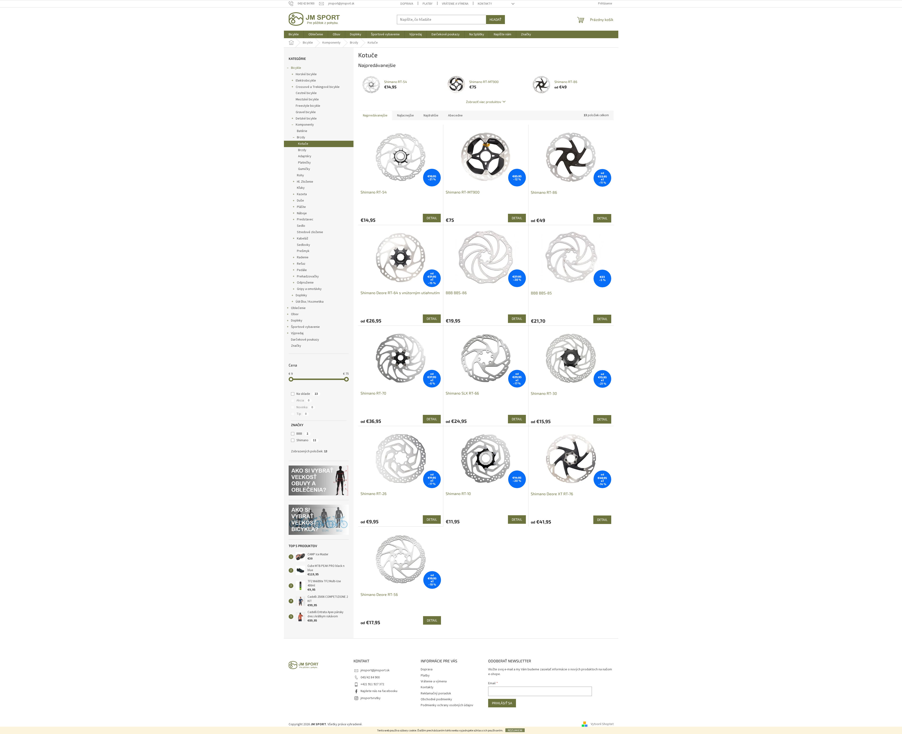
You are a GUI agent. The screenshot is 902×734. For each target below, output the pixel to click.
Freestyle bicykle (308, 105)
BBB (302, 433)
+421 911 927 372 (372, 684)
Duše (300, 200)
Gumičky (304, 169)
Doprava (406, 4)
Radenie (302, 257)
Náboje (302, 213)
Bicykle (296, 68)
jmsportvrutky (371, 698)
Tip (301, 414)
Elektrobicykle (306, 80)
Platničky (304, 162)
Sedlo (301, 225)
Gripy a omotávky (309, 289)
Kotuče (303, 143)
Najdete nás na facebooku (379, 691)
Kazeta (302, 194)
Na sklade (307, 394)
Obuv (295, 314)
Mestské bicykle (307, 99)
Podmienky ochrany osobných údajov (447, 705)
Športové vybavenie (305, 327)
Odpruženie (305, 282)
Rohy (300, 175)
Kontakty (485, 4)
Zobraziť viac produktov (483, 102)
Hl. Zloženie (305, 181)
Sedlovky (303, 245)
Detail (432, 218)
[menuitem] (293, 34)
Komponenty (305, 124)
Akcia (302, 400)
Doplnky (301, 295)
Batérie (302, 131)
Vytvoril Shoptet (602, 724)
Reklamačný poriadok (436, 693)
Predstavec (305, 219)
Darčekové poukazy (305, 339)
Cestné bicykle (306, 93)
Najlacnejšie (405, 115)
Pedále (302, 270)
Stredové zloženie (310, 232)
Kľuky (301, 188)
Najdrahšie (431, 115)
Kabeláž (302, 238)
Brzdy (301, 137)
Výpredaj (297, 333)
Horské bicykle (306, 74)
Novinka (304, 407)
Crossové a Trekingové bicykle (318, 87)
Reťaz (301, 263)
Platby (427, 4)
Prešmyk (303, 251)
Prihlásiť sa (502, 703)
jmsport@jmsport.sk (375, 670)
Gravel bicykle (306, 112)
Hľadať (495, 19)
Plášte (301, 207)
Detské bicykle (306, 118)
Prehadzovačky (308, 276)
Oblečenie (298, 308)
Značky (296, 345)
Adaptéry (304, 156)
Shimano (306, 440)
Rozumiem (515, 730)
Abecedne (455, 115)
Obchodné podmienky (436, 699)
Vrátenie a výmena (455, 4)
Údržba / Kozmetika (310, 301)
